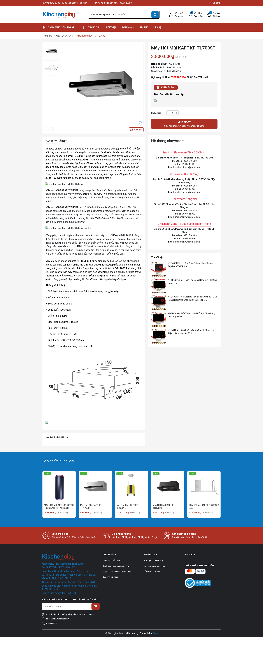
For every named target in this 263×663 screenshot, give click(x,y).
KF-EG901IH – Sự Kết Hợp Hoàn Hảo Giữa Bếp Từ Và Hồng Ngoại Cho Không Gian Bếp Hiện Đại (192, 298)
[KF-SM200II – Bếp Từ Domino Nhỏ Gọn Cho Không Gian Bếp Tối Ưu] (158, 319)
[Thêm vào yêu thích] (140, 122)
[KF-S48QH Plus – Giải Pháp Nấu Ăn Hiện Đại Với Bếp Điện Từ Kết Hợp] (158, 269)
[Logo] (63, 14)
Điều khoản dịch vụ (152, 571)
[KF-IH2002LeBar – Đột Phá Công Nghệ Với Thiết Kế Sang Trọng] (158, 286)
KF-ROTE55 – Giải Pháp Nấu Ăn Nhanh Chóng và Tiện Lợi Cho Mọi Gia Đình (191, 332)
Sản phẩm (127, 27)
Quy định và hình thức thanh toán (117, 571)
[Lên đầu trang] (258, 643)
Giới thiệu (111, 27)
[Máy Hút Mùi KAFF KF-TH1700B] (168, 487)
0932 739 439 (190, 210)
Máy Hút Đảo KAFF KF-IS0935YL (127, 506)
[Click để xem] (102, 85)
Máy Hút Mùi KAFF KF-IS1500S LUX (204, 506)
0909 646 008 (190, 161)
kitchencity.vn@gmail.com (187, 167)
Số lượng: (156, 113)
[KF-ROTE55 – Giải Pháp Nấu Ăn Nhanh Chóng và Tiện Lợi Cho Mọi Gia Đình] (158, 336)
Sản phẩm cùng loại (58, 461)
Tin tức (144, 27)
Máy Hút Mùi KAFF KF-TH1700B (163, 506)
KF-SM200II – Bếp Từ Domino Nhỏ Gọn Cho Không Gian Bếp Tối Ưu (191, 315)
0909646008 (125, 3)
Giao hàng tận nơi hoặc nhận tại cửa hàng (184, 124)
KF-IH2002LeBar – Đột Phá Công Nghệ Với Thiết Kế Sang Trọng (192, 281)
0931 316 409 (190, 235)
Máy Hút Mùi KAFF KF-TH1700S (91, 506)
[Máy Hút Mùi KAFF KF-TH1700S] (95, 487)
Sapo (155, 633)
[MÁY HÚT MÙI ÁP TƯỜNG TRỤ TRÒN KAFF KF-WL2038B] (59, 487)
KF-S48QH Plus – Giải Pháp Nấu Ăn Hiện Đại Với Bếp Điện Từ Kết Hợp (190, 265)
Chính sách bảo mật (111, 560)
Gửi (95, 606)
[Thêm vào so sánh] (136, 129)
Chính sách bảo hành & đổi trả (116, 566)
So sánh (216, 3)
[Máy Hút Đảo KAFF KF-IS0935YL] (131, 487)
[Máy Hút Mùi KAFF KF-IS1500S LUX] (204, 487)
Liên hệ (157, 27)
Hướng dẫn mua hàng (153, 560)
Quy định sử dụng (110, 577)
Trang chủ (94, 27)
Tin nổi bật (157, 257)
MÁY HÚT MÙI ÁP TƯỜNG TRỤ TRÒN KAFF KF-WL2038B (59, 506)
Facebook (189, 559)
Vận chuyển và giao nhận (154, 566)
